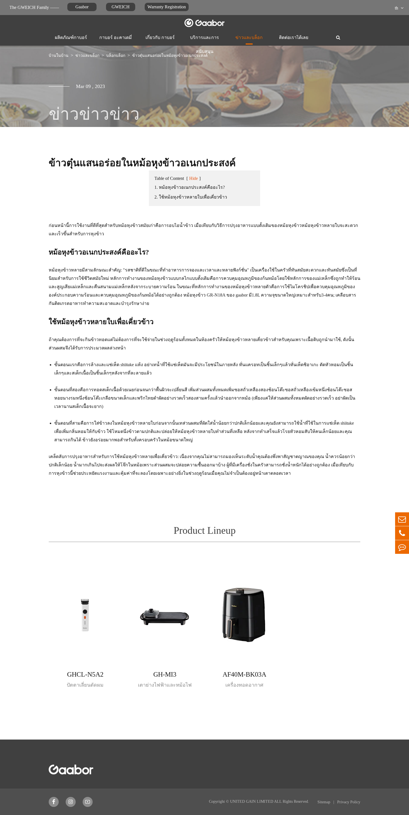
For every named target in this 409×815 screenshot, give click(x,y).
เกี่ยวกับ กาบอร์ (160, 37)
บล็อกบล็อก (115, 55)
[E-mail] (402, 519)
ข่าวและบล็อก (249, 37)
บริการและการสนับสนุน (204, 41)
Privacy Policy (348, 802)
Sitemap (324, 802)
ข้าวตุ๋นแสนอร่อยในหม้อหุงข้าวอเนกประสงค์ (170, 55)
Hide (193, 178)
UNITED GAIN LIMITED (251, 801)
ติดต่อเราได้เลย (293, 37)
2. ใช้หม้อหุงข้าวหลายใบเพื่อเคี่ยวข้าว (190, 197)
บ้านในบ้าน (58, 55)
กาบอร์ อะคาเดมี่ (115, 37)
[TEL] (402, 533)
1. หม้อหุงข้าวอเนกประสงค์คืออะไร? (189, 187)
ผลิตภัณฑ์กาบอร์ (71, 37)
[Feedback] (402, 547)
